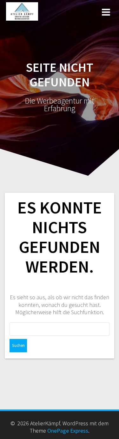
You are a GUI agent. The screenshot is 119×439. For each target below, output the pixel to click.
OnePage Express (67, 430)
